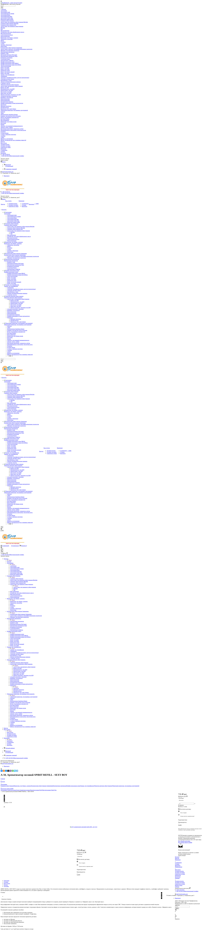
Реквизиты (178, 875)
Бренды (177, 858)
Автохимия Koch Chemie (16, 790)
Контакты (177, 865)
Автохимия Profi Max (38, 790)
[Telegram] (17, 771)
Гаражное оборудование (16, 578)
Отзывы (6, 882)
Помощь (177, 878)
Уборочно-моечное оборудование (19, 662)
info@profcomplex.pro (7, 171)
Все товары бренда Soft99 (185, 842)
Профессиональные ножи (17, 634)
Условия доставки (180, 872)
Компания (9, 741)
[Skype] (15, 771)
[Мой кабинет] (1, 529)
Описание (6, 880)
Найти (177, 908)
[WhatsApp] (13, 771)
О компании (178, 862)
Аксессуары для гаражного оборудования (24, 587)
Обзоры (177, 886)
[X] (8, 771)
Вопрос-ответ (178, 885)
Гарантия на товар (180, 874)
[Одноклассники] (4, 771)
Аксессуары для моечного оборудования (24, 667)
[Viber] (10, 771)
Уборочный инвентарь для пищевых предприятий (23, 696)
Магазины (178, 869)
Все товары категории (184, 841)
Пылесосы (16, 688)
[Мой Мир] (6, 771)
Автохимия (13, 566)
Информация (178, 867)
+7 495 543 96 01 (5, 154)
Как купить (10, 732)
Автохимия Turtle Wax (50, 790)
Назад (10, 560)
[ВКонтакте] (2, 771)
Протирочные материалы (17, 621)
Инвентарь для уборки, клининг (19, 601)
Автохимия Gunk (5, 790)
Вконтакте (6, 175)
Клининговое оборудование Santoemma (21, 614)
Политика (177, 876)
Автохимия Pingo (28, 790)
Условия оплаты (179, 871)
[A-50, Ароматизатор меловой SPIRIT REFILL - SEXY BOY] (88, 827)
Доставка (6, 886)
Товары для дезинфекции (17, 649)
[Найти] (2, 8)
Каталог (9, 561)
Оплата (6, 885)
